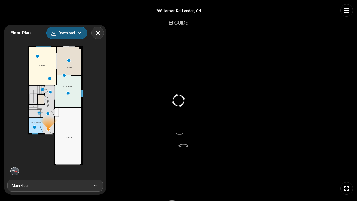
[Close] (97, 33)
